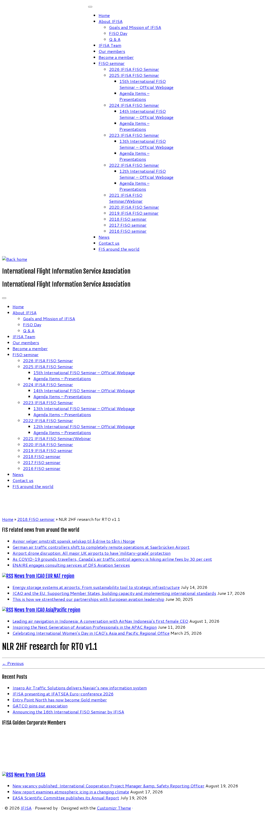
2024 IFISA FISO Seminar (134, 105)
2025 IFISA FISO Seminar (134, 75)
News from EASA (29, 775)
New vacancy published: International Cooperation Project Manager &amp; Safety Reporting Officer (108, 786)
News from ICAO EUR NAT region (44, 576)
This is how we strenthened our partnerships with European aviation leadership (88, 599)
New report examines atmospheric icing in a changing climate (71, 792)
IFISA (26, 808)
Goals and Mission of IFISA (135, 27)
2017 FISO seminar (128, 225)
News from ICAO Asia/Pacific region (47, 610)
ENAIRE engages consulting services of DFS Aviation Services (71, 565)
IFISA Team (110, 45)
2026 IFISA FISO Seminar (134, 69)
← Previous (13, 663)
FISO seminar (112, 63)
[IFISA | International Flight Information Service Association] (14, 259)
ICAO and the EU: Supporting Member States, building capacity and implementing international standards (114, 593)
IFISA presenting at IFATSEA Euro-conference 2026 (63, 694)
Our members (112, 51)
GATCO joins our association (40, 706)
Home (104, 15)
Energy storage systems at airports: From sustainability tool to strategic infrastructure (96, 587)
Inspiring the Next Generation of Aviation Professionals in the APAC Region (85, 627)
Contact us (109, 243)
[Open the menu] (4, 298)
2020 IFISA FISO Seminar (134, 207)
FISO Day (118, 33)
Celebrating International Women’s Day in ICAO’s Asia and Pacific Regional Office (91, 633)
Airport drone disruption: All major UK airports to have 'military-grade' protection (92, 553)
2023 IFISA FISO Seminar (134, 135)
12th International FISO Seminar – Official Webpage (146, 174)
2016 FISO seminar (128, 231)
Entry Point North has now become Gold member (60, 700)
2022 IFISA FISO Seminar (134, 165)
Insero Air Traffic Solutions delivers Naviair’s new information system (80, 688)
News (104, 237)
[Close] (90, 7)
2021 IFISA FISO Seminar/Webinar (126, 198)
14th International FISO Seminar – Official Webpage (146, 114)
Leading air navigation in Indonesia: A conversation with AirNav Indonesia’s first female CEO (100, 621)
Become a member (116, 57)
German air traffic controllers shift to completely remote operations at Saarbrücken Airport (101, 547)
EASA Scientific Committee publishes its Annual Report (66, 798)
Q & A (114, 39)
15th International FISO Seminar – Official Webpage (146, 84)
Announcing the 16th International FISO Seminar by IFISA (68, 712)
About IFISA (111, 21)
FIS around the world (119, 249)
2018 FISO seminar (128, 219)
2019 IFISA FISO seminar (134, 213)
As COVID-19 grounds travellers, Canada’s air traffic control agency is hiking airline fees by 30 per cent (112, 559)
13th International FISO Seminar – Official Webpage (146, 144)
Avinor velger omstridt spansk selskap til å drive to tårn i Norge (74, 541)
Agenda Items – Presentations (134, 96)
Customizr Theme (114, 808)
